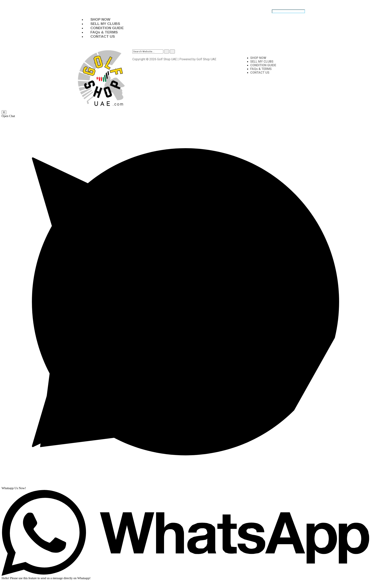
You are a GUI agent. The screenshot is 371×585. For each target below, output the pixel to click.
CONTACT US (102, 36)
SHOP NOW (100, 19)
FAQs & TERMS (104, 32)
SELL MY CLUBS (105, 24)
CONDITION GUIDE (107, 28)
